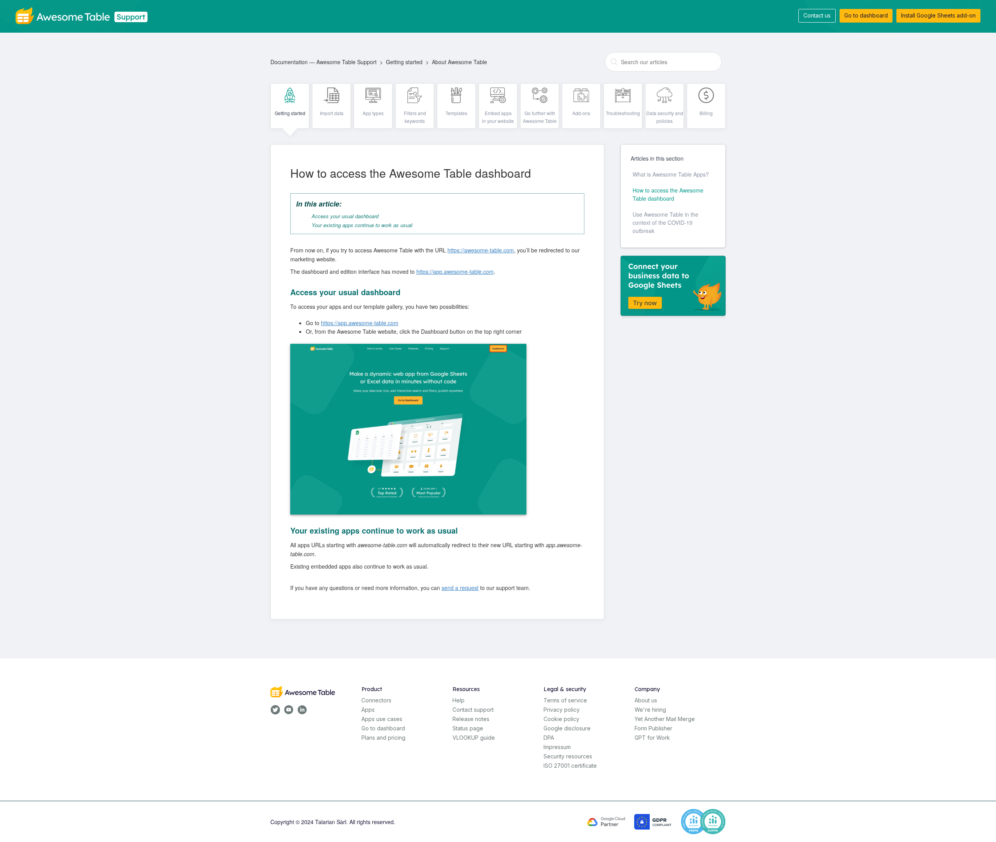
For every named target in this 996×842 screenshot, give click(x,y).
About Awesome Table (459, 62)
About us (646, 700)
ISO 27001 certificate (570, 765)
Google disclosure (567, 728)
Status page (467, 728)
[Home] (84, 15)
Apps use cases (381, 719)
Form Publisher (653, 728)
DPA (549, 737)
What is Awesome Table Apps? (671, 174)
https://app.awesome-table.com (455, 271)
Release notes (470, 719)
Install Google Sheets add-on (938, 15)
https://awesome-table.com (480, 250)
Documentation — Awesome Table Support (323, 62)
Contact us (817, 15)
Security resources (568, 756)
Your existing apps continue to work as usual (362, 225)
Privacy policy (562, 709)
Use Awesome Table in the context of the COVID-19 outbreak (665, 222)
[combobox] (663, 62)
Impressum (557, 747)
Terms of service (565, 700)
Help (458, 700)
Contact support (473, 709)
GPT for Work (652, 737)
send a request (460, 588)
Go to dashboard (866, 15)
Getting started (404, 62)
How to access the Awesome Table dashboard (668, 194)
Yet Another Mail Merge (665, 719)
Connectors (376, 700)
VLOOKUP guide (473, 737)
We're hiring (650, 709)
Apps (368, 709)
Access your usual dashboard (345, 216)
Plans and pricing (383, 737)
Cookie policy (561, 719)
